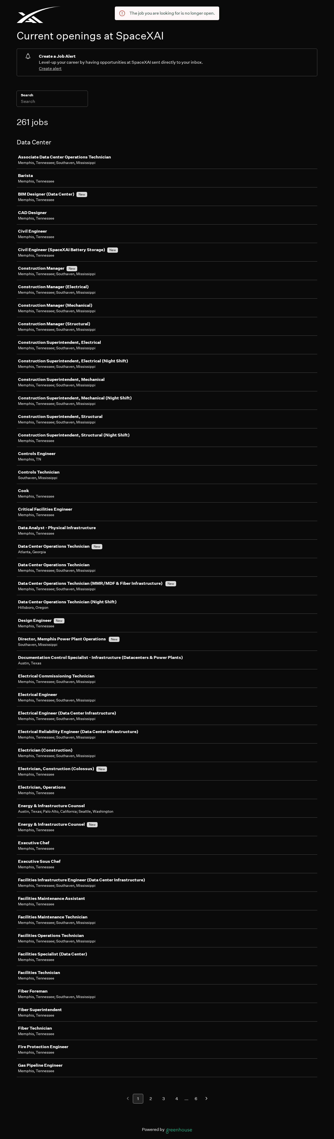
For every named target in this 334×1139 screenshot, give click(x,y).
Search (27, 95)
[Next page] (206, 1099)
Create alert (50, 68)
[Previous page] (128, 1099)
